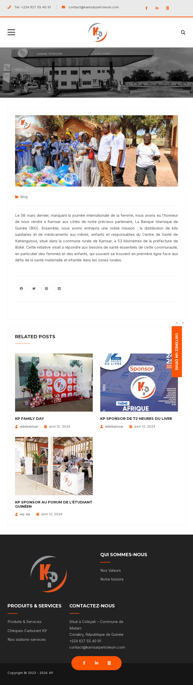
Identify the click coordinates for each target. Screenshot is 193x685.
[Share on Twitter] (34, 289)
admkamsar (29, 426)
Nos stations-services (27, 639)
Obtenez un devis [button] (177, 351)
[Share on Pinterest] (46, 289)
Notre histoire (112, 579)
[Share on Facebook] (21, 289)
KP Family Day (29, 418)
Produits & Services (24, 621)
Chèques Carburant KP (27, 630)
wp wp (25, 514)
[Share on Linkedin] (59, 289)
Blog (24, 197)
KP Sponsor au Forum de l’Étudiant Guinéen (53, 504)
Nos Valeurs (110, 570)
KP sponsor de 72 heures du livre (136, 418)
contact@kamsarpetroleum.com (94, 7)
